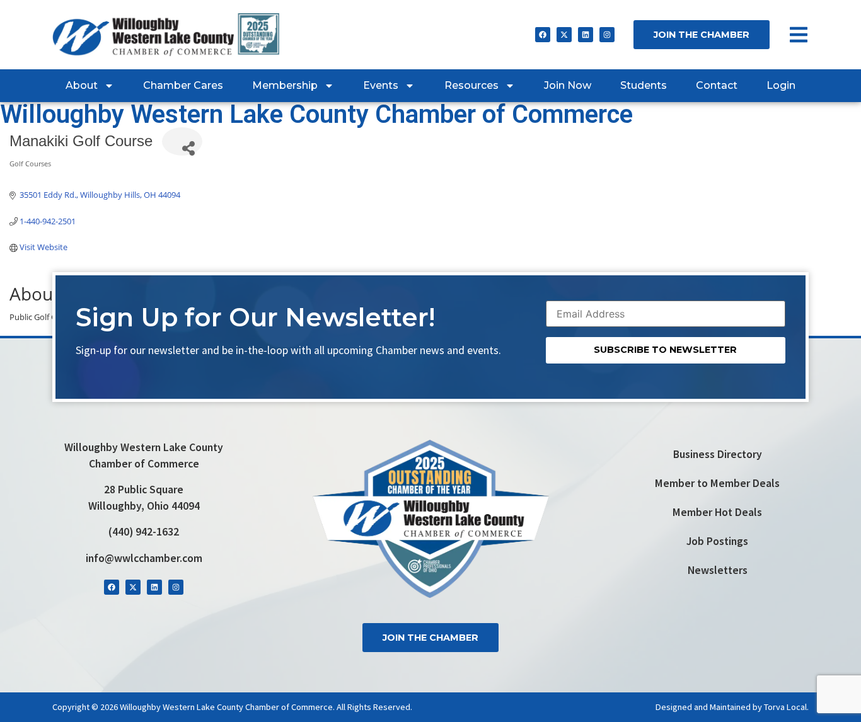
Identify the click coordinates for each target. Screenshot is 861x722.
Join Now (567, 85)
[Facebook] (542, 34)
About (82, 85)
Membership (285, 85)
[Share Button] (182, 141)
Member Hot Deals (717, 512)
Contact (716, 85)
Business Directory (717, 454)
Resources (471, 85)
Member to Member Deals (717, 483)
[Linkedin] (585, 34)
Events (380, 85)
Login (780, 85)
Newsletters (718, 570)
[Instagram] (607, 34)
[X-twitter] (564, 34)
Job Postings (717, 541)
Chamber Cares (183, 85)
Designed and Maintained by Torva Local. (732, 707)
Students (643, 85)
